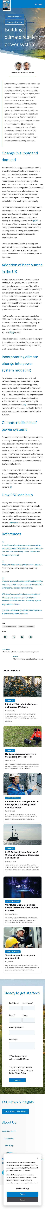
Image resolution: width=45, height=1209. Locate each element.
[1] (34, 221)
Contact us (13, 523)
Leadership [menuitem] (9, 1138)
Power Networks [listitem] (9, 626)
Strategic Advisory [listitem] (26, 626)
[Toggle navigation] (40, 4)
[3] (13, 332)
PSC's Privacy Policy (17, 1073)
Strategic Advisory (14, 22)
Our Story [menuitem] (9, 1145)
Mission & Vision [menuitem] (9, 1131)
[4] (25, 405)
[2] (37, 220)
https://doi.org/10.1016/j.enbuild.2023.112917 (21, 565)
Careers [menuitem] (9, 1152)
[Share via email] (30, 637)
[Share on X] (14, 637)
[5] (11, 487)
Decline (22, 1200)
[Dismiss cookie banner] (37, 1158)
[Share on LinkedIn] (5, 637)
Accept (22, 1194)
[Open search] (36, 4)
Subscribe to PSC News (15, 1111)
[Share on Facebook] (22, 637)
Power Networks (14, 16)
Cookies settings (22, 1188)
